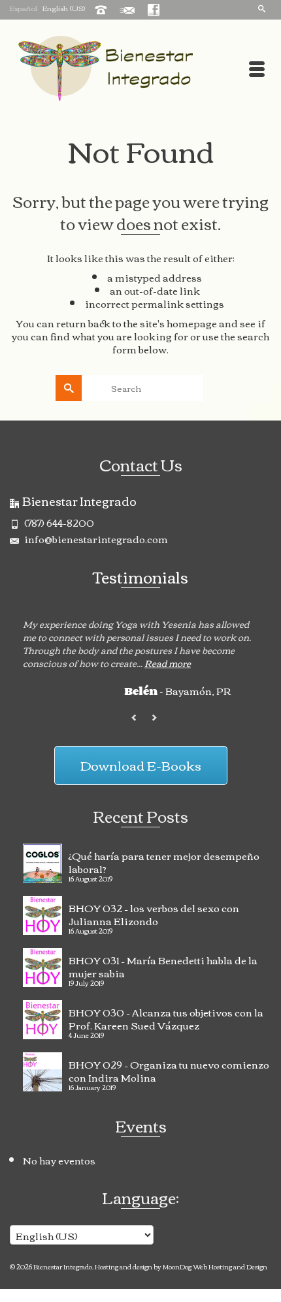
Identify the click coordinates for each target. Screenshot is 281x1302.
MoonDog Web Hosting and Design (215, 1266)
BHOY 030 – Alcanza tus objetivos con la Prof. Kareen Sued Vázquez (166, 1017)
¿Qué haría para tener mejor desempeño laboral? (164, 860)
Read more (167, 663)
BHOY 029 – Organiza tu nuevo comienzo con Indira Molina (169, 1069)
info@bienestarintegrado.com (95, 538)
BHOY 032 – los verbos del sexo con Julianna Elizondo (154, 912)
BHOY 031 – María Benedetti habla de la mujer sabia (163, 965)
